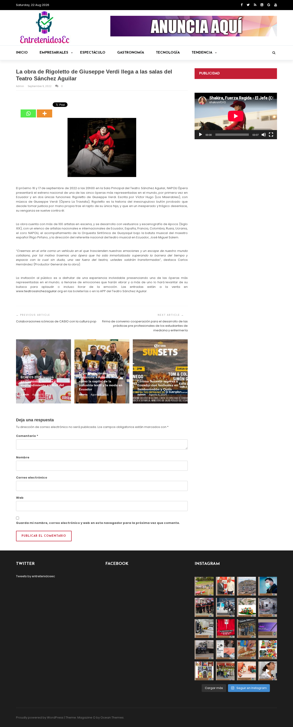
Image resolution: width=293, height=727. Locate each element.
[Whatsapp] (28, 110)
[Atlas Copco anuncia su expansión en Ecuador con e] (225, 607)
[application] (236, 116)
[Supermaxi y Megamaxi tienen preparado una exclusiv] (267, 649)
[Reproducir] (200, 134)
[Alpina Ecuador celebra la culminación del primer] (225, 671)
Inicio (22, 52)
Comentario (27, 436)
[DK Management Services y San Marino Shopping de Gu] (246, 607)
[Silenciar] (263, 134)
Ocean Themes (112, 717)
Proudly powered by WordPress (39, 717)
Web (20, 498)
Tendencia (202, 52)
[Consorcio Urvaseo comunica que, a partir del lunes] (204, 649)
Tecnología (168, 52)
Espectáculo (92, 52)
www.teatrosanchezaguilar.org (39, 291)
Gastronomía (130, 52)
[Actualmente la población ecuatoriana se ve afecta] (267, 586)
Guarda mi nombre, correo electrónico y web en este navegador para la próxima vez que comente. (98, 523)
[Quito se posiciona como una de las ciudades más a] (246, 586)
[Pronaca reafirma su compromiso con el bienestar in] (204, 586)
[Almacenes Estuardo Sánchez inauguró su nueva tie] (246, 628)
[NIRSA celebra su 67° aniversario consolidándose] (267, 671)
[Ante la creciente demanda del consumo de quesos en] (246, 649)
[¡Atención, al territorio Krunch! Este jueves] (225, 628)
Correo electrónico (31, 477)
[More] (44, 110)
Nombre (22, 457)
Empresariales (54, 52)
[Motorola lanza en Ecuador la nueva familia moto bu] (225, 649)
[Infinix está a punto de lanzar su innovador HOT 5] (267, 628)
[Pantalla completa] (271, 134)
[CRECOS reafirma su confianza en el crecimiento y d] (204, 607)
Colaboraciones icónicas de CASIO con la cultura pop (56, 321)
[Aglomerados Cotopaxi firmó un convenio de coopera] (225, 586)
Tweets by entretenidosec (35, 576)
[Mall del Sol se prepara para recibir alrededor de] (204, 671)
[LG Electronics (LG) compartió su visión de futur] (204, 628)
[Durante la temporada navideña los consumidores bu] (246, 671)
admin (20, 86)
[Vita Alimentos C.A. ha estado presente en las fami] (267, 607)
